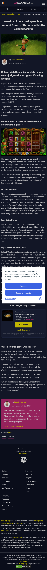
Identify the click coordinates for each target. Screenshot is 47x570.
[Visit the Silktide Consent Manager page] (40, 298)
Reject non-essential (23, 293)
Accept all (23, 286)
